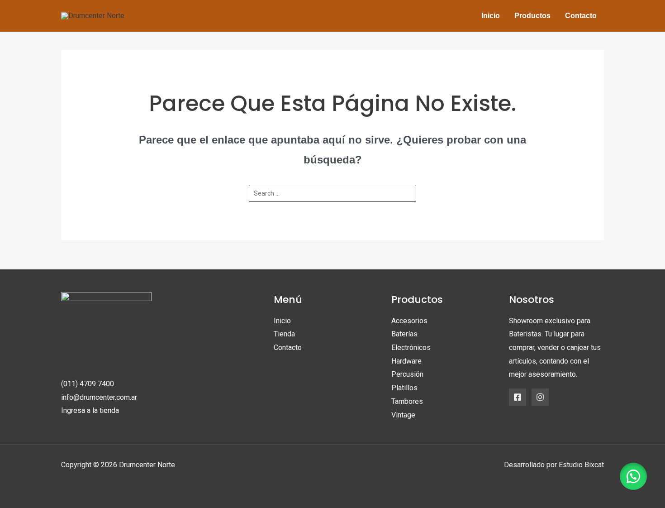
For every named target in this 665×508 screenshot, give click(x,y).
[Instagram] (540, 397)
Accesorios (409, 320)
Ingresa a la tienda (90, 410)
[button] (633, 476)
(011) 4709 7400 (87, 383)
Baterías (404, 334)
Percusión (407, 374)
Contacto (288, 347)
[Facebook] (517, 397)
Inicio (282, 320)
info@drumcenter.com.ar (99, 397)
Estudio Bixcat (581, 464)
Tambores (407, 401)
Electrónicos (411, 347)
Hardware (406, 361)
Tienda (284, 334)
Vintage (403, 415)
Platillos (404, 387)
